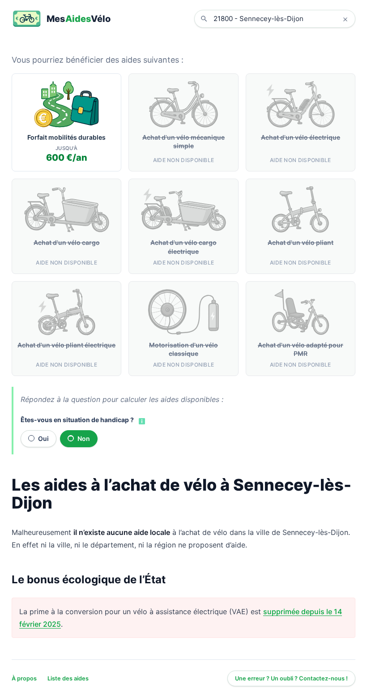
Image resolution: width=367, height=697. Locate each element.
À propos (24, 678)
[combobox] (281, 18)
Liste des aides (68, 678)
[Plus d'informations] (141, 420)
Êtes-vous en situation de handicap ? (77, 419)
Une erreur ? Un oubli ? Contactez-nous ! (291, 678)
